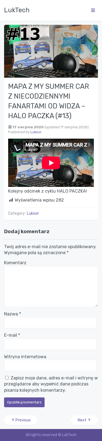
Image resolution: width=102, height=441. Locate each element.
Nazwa (12, 314)
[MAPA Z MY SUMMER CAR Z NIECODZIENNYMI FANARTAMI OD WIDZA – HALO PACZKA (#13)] (51, 50)
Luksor (36, 132)
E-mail (12, 335)
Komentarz (15, 262)
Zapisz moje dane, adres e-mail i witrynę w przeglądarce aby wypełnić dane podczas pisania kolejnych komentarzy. (51, 384)
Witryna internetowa (25, 356)
